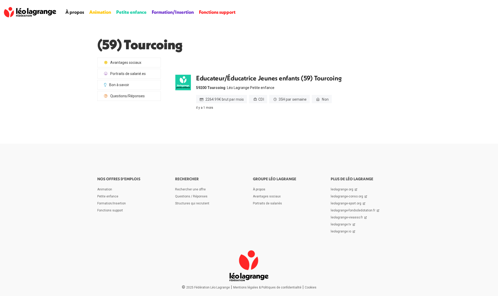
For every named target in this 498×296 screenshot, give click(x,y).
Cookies (310, 287)
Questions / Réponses (191, 196)
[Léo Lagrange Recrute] (30, 12)
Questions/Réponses (127, 96)
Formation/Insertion (173, 12)
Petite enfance (131, 12)
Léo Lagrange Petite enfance (250, 88)
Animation (100, 12)
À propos (74, 12)
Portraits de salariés (267, 203)
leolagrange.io (341, 231)
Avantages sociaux (125, 62)
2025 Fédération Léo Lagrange (208, 287)
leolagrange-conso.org (347, 196)
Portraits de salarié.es (128, 74)
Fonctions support (217, 12)
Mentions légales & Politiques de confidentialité (267, 287)
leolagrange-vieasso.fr (347, 217)
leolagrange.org (342, 189)
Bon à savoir (119, 85)
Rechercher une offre (190, 189)
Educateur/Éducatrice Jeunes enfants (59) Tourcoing (269, 78)
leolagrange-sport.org (346, 203)
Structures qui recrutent (192, 203)
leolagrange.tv (341, 224)
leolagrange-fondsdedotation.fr (353, 210)
